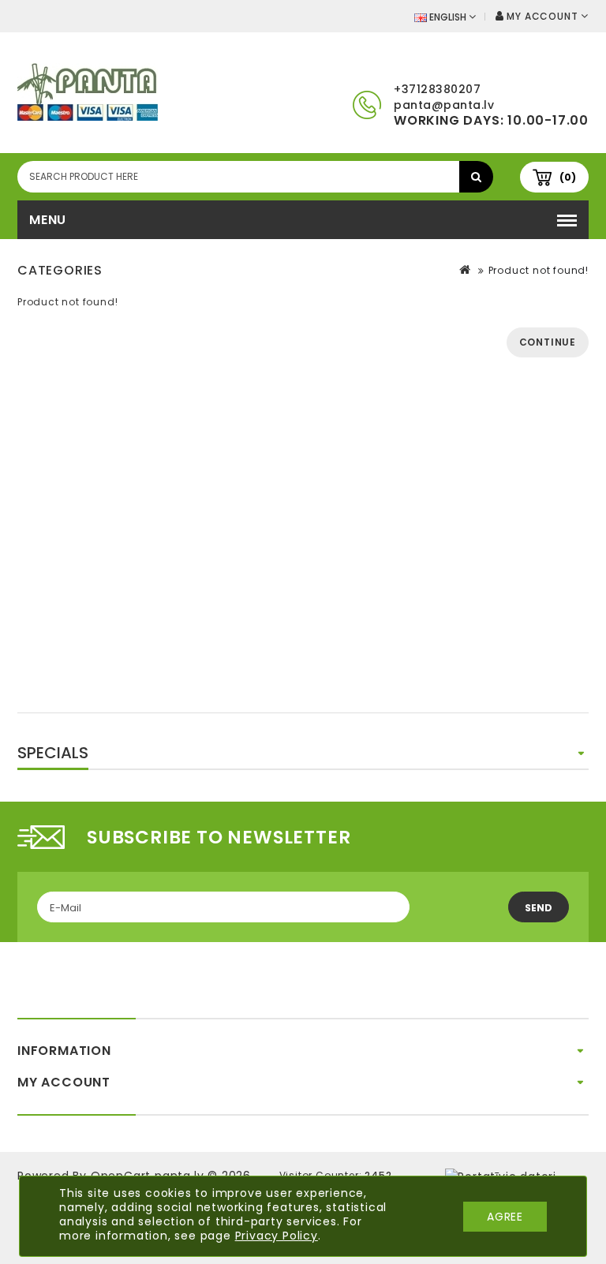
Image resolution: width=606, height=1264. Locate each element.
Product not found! (538, 270)
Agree (505, 1217)
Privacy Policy (276, 1235)
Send (538, 907)
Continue (547, 342)
